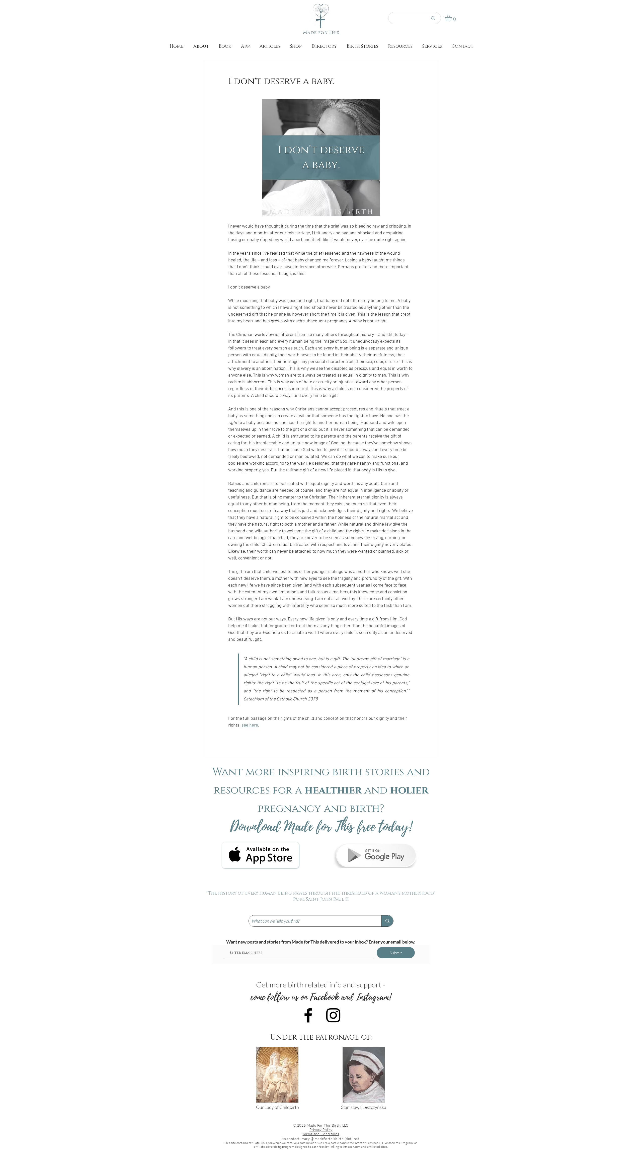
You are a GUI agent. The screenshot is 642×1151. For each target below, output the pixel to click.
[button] (452, 18)
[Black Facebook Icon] (308, 1015)
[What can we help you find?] (387, 920)
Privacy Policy (321, 1129)
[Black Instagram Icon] (333, 1015)
